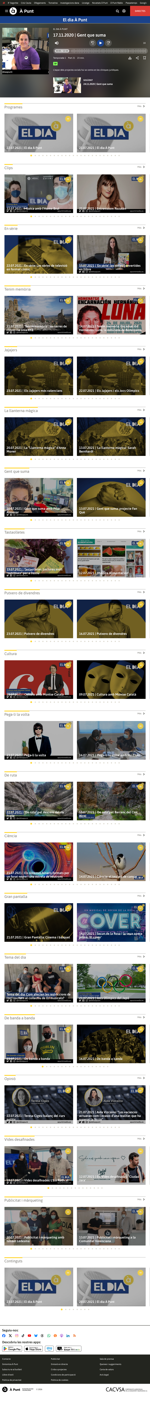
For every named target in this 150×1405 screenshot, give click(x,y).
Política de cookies (59, 1380)
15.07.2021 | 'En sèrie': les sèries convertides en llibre (109, 267)
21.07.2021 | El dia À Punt (97, 148)
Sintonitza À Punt (10, 1364)
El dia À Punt (75, 19)
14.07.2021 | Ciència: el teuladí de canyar (108, 876)
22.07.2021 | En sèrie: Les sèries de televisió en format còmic (37, 267)
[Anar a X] (11, 1335)
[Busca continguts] (117, 11)
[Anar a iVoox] (56, 1335)
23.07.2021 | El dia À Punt (24, 1302)
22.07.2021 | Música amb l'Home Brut (33, 208)
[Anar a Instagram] (17, 1335)
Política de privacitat (11, 1380)
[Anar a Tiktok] (24, 1335)
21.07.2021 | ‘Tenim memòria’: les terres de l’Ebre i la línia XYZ (37, 328)
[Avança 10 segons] (108, 43)
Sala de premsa (107, 1359)
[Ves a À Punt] (22, 11)
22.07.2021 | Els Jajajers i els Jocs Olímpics (109, 391)
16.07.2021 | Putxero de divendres (103, 634)
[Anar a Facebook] (4, 1335)
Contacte (6, 1359)
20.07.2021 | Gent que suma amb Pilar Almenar (33, 510)
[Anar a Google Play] (12, 1349)
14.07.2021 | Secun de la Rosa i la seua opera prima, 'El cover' (110, 935)
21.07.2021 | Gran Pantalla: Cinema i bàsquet (38, 937)
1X (144, 43)
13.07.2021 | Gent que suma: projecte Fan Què (108, 510)
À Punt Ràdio (116, 3)
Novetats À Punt (100, 3)
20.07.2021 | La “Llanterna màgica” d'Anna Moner (36, 449)
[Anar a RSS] (75, 1335)
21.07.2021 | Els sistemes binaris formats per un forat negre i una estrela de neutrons (38, 874)
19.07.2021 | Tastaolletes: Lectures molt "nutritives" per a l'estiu (35, 571)
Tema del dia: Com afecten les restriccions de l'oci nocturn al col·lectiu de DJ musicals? (39, 996)
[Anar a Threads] (43, 1335)
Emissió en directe (59, 1364)
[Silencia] (56, 43)
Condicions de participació (63, 1375)
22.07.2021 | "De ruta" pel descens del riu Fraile (35, 814)
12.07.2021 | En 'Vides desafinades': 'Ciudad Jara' (109, 1178)
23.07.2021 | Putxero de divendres (30, 634)
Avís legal (104, 1375)
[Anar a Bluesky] (36, 1335)
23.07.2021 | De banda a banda (28, 1059)
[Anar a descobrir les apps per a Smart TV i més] (68, 1349)
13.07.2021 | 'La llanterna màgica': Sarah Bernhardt (107, 449)
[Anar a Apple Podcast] (62, 1335)
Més (139, 106)
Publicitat (55, 1359)
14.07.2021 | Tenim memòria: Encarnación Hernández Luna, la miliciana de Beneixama (110, 328)
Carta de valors (107, 1369)
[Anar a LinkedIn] (69, 1335)
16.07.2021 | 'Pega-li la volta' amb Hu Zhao (109, 755)
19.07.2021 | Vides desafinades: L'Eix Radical (37, 1180)
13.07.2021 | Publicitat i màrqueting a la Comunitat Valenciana (107, 1239)
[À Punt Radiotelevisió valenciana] (17, 1389)
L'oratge (85, 3)
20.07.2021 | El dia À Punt (97, 1302)
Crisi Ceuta (26, 3)
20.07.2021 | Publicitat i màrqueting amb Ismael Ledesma (35, 1239)
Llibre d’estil (7, 1375)
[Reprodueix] (100, 43)
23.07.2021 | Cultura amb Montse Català (35, 694)
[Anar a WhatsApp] (49, 1335)
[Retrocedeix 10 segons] (92, 43)
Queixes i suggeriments (110, 1364)
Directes (140, 11)
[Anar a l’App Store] (33, 1349)
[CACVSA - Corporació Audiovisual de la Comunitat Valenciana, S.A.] (127, 1389)
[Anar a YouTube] (30, 1335)
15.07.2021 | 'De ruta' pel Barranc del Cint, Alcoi (108, 814)
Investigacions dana (69, 3)
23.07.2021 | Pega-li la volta (26, 755)
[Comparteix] (137, 57)
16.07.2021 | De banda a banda (100, 1059)
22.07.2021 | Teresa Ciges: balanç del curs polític (36, 1117)
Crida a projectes (59, 1369)
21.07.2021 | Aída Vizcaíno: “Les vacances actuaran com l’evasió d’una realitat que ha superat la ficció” (110, 1115)
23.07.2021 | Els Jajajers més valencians (34, 391)
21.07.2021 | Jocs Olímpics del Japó (104, 998)
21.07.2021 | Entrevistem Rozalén (102, 208)
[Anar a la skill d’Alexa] (49, 1349)
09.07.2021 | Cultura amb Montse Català (107, 694)
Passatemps (131, 3)
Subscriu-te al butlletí (12, 1369)
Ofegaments (40, 3)
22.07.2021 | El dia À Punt (24, 148)
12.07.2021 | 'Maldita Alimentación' (104, 573)
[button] (31, 155)
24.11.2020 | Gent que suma (98, 84)
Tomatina (53, 3)
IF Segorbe (13, 3)
